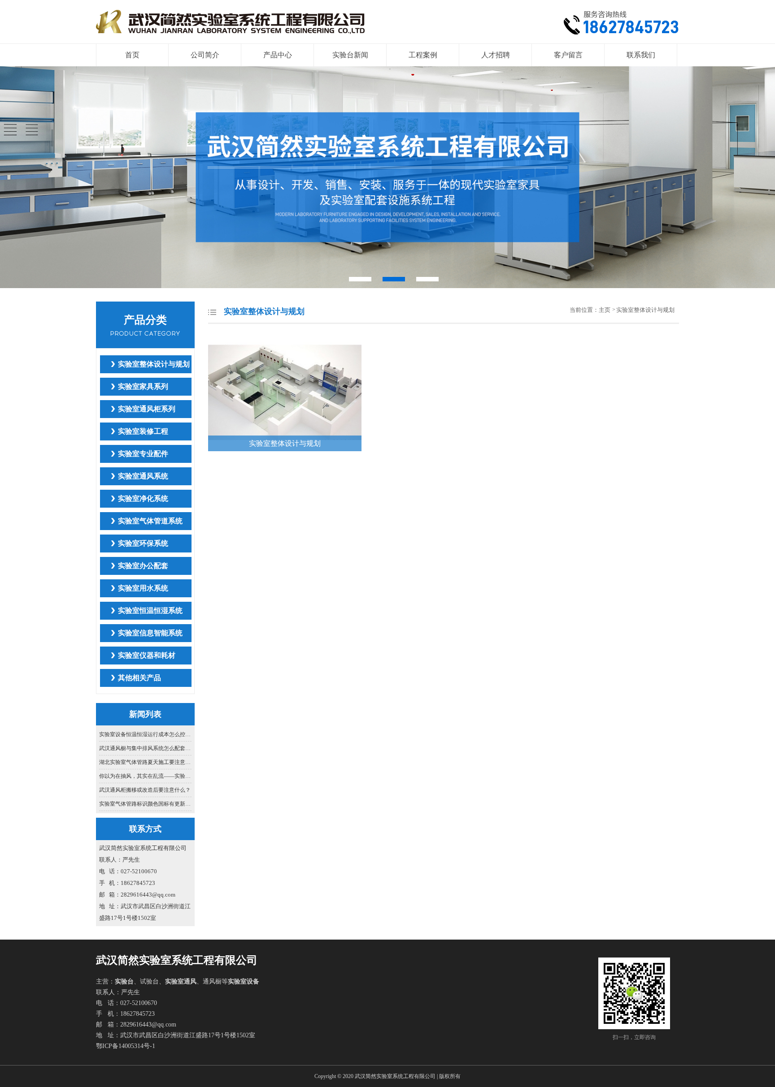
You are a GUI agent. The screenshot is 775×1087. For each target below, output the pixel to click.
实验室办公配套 (143, 565)
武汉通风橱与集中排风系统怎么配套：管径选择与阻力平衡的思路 (145, 748)
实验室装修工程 (143, 431)
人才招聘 (495, 55)
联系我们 (641, 55)
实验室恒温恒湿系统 (150, 610)
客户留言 (568, 55)
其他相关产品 (139, 678)
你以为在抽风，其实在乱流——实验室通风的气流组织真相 (145, 776)
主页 (605, 309)
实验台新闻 (350, 55)
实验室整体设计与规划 (154, 364)
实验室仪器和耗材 (146, 655)
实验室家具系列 (143, 386)
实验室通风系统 (143, 476)
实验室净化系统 (143, 498)
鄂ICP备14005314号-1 (125, 1046)
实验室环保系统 (143, 543)
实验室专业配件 (143, 453)
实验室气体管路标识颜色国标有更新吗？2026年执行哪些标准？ (145, 804)
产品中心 (277, 55)
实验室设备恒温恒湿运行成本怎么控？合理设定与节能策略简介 (145, 734)
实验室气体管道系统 (150, 521)
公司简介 (205, 55)
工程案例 (423, 55)
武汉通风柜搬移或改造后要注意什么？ (145, 790)
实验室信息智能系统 (150, 633)
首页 (132, 55)
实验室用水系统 (143, 588)
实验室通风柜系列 (146, 409)
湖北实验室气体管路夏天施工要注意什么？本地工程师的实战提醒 (145, 762)
